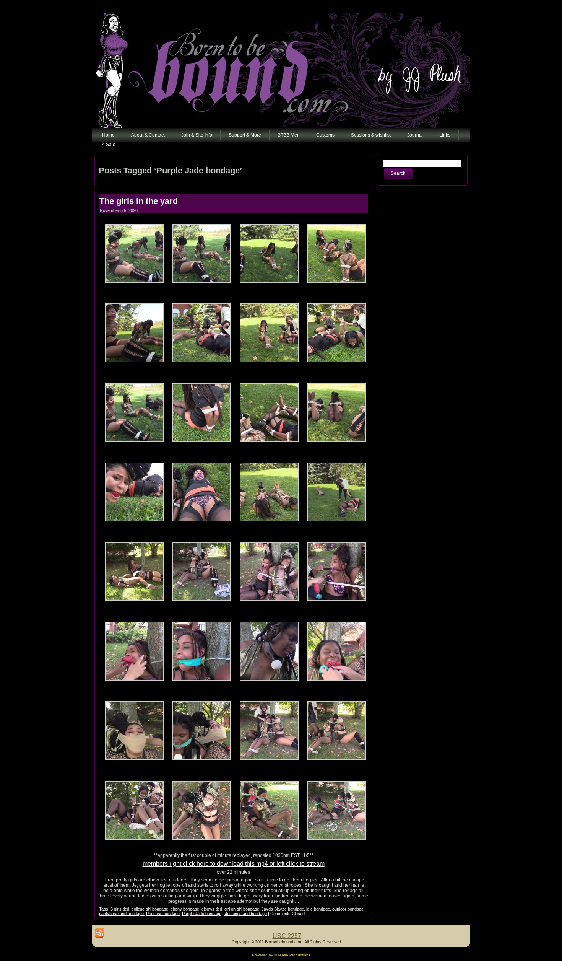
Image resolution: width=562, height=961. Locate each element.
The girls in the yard (138, 201)
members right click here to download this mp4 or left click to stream (234, 863)
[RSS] (99, 933)
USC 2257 (287, 936)
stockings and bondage (245, 913)
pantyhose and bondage (121, 913)
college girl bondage (150, 909)
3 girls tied (119, 909)
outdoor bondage (348, 909)
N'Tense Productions (292, 955)
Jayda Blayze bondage (283, 909)
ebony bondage (185, 909)
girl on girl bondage (241, 909)
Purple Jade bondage (201, 913)
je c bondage (318, 909)
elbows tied (211, 909)
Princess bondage (163, 913)
